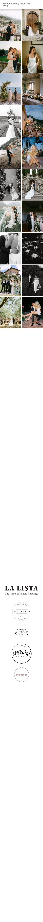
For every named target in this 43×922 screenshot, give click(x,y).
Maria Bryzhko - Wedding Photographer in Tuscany (16, 5)
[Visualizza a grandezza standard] (10, 25)
